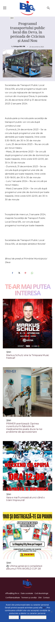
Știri (12, 18)
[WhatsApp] (32, 273)
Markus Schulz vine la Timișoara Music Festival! (27, 356)
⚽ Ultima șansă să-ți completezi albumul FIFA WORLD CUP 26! (24, 567)
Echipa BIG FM (19, 46)
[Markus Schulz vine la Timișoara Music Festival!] (27, 323)
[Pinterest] (25, 273)
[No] (51, 611)
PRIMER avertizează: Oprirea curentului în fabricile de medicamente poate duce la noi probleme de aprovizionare (24, 427)
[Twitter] (19, 273)
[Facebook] (12, 273)
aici (44, 607)
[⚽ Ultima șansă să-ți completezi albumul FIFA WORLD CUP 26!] (27, 534)
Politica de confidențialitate (33, 617)
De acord (14, 617)
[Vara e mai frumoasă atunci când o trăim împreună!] (27, 466)
